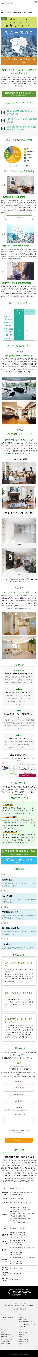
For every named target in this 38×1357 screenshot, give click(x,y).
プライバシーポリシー (14, 1352)
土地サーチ (4, 1332)
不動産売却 (4, 1336)
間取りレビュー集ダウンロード (27, 1324)
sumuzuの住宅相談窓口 (7, 1317)
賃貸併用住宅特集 (5, 1343)
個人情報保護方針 (19, 1132)
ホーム (2, 1314)
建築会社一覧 (22, 1319)
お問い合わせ (22, 1343)
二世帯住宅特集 (5, 1341)
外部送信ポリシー (23, 1341)
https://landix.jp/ (15, 1279)
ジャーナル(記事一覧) (6, 1339)
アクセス (21, 1330)
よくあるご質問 (23, 1332)
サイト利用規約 (24, 1352)
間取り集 (21, 1314)
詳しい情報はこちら (19, 217)
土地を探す (4, 1330)
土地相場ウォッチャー (7, 1334)
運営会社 (21, 1334)
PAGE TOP (32, 1348)
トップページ (4, 10)
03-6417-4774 (21, 1292)
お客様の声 (22, 1317)
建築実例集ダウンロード (25, 1321)
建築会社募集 (22, 1326)
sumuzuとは (4, 1319)
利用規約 (21, 1336)
